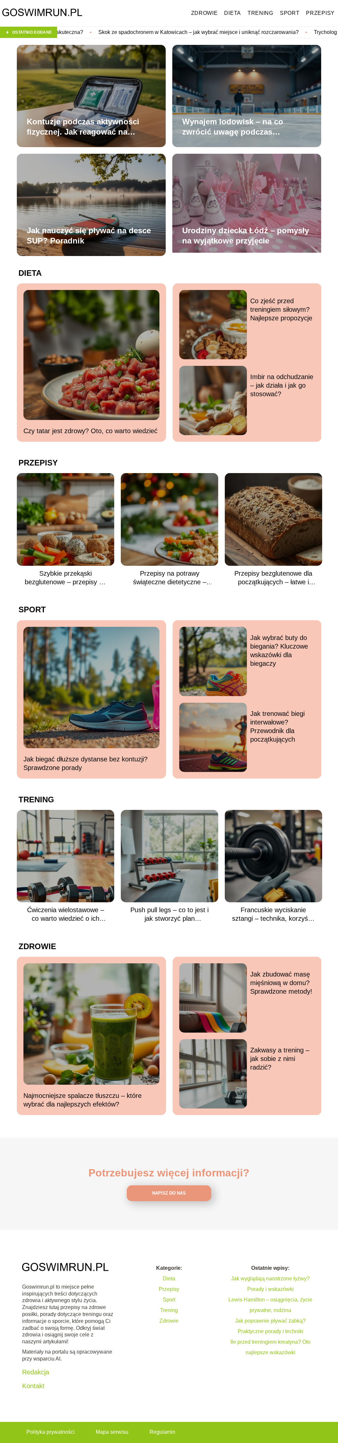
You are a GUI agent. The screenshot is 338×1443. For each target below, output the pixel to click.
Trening (260, 13)
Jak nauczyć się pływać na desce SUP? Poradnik (89, 235)
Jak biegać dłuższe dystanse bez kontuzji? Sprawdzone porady (85, 763)
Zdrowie (204, 13)
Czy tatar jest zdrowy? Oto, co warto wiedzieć (90, 430)
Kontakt (33, 1386)
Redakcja (35, 1372)
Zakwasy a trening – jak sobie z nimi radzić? (279, 1058)
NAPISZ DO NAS (169, 1193)
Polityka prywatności (50, 1432)
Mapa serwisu (112, 1432)
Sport (290, 13)
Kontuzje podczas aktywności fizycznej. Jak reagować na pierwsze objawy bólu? (83, 127)
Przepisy (320, 13)
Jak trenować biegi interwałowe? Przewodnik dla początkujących (277, 726)
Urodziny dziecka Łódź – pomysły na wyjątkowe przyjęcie (245, 235)
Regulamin (162, 1432)
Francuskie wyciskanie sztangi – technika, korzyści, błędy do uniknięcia (273, 914)
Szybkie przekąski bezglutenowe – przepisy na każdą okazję (65, 578)
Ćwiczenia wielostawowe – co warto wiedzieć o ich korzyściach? (65, 914)
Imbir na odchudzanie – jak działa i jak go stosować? (281, 385)
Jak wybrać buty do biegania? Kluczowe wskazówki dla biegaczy (279, 650)
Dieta (232, 13)
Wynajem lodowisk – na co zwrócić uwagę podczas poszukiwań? (232, 127)
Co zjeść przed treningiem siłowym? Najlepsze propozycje (281, 309)
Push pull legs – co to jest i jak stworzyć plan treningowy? (169, 914)
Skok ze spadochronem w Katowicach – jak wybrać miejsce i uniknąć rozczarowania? (109, 32)
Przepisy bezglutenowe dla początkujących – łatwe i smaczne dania (273, 578)
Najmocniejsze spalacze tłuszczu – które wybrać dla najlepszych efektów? (82, 1100)
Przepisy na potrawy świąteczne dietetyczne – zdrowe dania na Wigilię (169, 578)
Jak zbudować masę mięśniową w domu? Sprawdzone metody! (281, 983)
